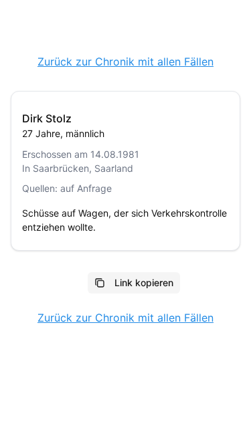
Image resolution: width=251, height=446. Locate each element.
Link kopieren (143, 282)
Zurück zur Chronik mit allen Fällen (125, 61)
